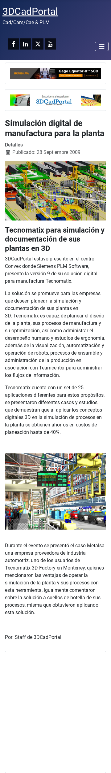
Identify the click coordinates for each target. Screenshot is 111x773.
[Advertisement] (55, 712)
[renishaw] (55, 73)
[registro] (55, 100)
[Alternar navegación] (102, 46)
